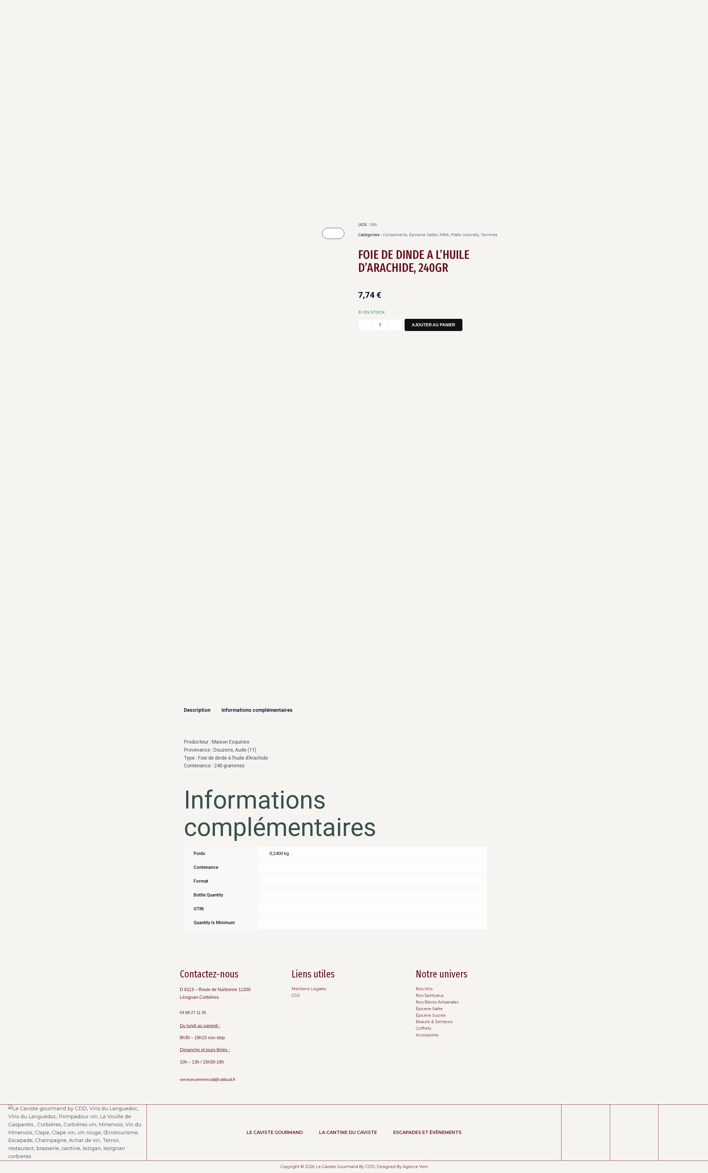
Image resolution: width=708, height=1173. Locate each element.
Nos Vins (424, 988)
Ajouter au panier (433, 324)
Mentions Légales (308, 988)
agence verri (415, 1166)
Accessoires (427, 1035)
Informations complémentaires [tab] (257, 710)
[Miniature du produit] (333, 233)
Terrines (489, 234)
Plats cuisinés (465, 234)
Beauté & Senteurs (434, 1021)
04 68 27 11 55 (193, 1012)
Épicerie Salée (423, 234)
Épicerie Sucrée (431, 1015)
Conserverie (395, 234)
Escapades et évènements (427, 1132)
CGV (295, 995)
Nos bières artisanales (437, 1002)
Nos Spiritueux (430, 995)
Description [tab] (197, 710)
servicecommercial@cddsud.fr (207, 1079)
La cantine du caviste (348, 1132)
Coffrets (423, 1028)
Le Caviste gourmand (275, 1132)
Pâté (444, 234)
